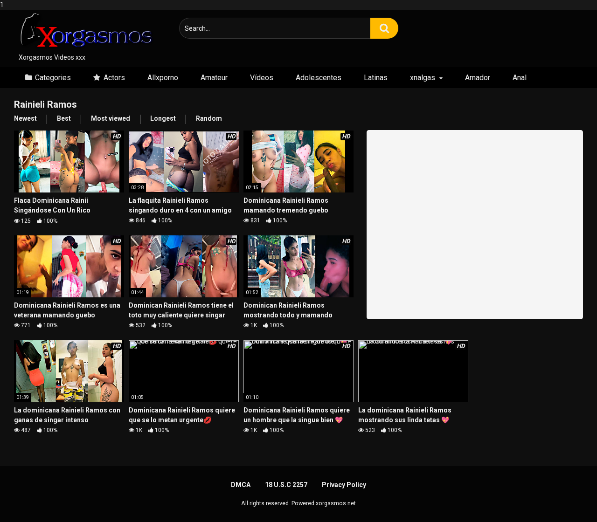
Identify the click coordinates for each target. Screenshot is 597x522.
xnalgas (422, 77)
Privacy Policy (344, 484)
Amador (477, 77)
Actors (114, 77)
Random (209, 118)
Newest (25, 118)
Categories (53, 77)
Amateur (214, 77)
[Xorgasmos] (84, 31)
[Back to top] (565, 495)
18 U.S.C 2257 (286, 484)
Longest (163, 118)
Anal (520, 77)
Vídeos (261, 77)
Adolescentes (318, 77)
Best (64, 118)
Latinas (376, 77)
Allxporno (162, 77)
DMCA (240, 484)
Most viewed (110, 118)
